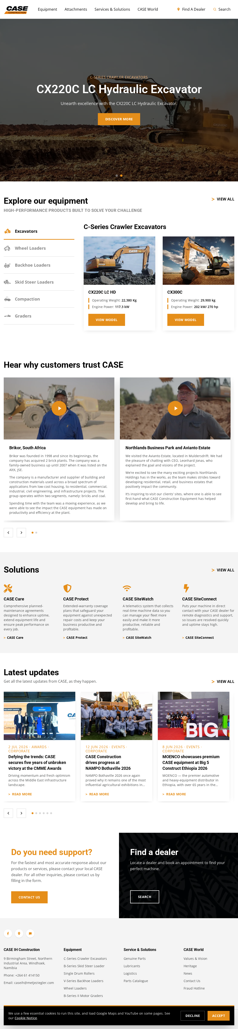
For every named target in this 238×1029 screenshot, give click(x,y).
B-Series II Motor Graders (83, 995)
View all (223, 199)
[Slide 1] (32, 533)
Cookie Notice (26, 1018)
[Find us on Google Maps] (19, 933)
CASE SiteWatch (137, 637)
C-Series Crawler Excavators (85, 958)
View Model (107, 320)
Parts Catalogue (136, 981)
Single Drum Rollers (79, 973)
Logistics (130, 973)
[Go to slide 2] (121, 175)
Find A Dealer (193, 9)
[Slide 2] (36, 533)
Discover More (119, 119)
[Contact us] (30, 933)
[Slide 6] (51, 813)
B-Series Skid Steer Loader (84, 966)
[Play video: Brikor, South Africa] (59, 408)
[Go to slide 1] (117, 175)
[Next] (21, 532)
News (188, 973)
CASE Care (13, 637)
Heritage (190, 966)
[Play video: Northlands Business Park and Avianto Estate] (175, 408)
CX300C (174, 292)
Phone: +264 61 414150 (22, 975)
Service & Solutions (140, 949)
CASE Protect (75, 637)
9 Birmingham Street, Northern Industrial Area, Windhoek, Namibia (28, 963)
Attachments (76, 9)
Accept (218, 1015)
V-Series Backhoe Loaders (83, 981)
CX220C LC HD (102, 292)
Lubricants (132, 966)
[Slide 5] (47, 813)
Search (224, 9)
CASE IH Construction (22, 949)
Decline (192, 1015)
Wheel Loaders (75, 988)
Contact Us (29, 897)
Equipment (47, 9)
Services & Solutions (112, 9)
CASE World (148, 9)
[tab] (39, 231)
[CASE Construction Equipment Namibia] (16, 9)
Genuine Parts (135, 958)
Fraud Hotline (194, 988)
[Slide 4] (44, 813)
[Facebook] (8, 933)
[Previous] (8, 532)
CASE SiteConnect (198, 637)
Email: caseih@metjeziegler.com (29, 982)
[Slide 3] (40, 813)
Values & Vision (195, 958)
